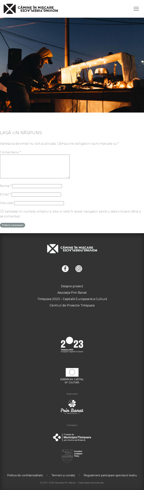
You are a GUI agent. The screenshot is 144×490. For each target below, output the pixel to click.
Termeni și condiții (63, 475)
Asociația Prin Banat (72, 292)
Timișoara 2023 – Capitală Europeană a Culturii (72, 299)
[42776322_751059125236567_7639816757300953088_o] (72, 64)
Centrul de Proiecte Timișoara (72, 305)
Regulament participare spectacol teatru (110, 475)
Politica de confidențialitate (25, 475)
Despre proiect (72, 286)
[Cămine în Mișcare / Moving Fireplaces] (31, 9)
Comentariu (10, 152)
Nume (5, 186)
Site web (7, 203)
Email (5, 194)
